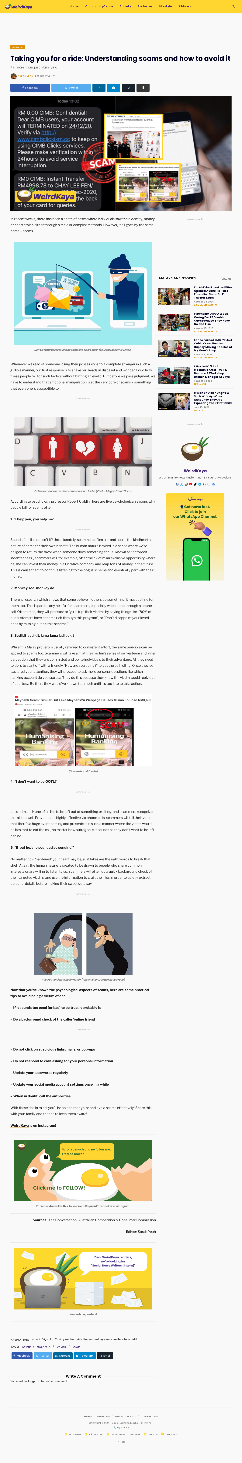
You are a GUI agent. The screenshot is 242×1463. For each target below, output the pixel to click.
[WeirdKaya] (19, 6)
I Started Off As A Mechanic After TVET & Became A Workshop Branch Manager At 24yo (212, 372)
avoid (26, 1346)
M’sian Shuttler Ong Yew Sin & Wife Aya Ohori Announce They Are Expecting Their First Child (213, 398)
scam (76, 1346)
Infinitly (125, 1427)
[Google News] (213, 484)
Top (122, 1442)
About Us (103, 1416)
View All (226, 278)
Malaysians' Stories (177, 278)
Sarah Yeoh (25, 76)
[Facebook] (177, 484)
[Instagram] (186, 484)
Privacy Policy (125, 1416)
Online (62, 1346)
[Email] (128, 88)
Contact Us (149, 1416)
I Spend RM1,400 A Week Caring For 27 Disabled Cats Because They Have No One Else (212, 319)
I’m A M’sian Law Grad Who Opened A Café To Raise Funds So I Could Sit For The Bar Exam (213, 293)
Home (34, 1339)
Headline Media (129, 1423)
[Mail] (209, 484)
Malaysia (44, 1346)
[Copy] (143, 88)
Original (18, 47)
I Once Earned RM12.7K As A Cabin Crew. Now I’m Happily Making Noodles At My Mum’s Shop (213, 345)
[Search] (233, 6)
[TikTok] (195, 484)
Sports (198, 410)
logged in (34, 1381)
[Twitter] (181, 484)
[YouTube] (190, 484)
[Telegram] (113, 88)
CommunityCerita (205, 304)
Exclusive (200, 384)
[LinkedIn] (99, 88)
